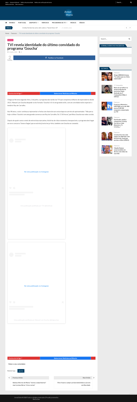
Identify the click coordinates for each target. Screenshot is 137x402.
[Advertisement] (51, 77)
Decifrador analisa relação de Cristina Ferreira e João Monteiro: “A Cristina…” (120, 123)
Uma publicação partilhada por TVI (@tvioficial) (36, 206)
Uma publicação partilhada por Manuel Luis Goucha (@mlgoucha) (36, 320)
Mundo (12, 23)
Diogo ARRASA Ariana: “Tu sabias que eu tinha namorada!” (122, 77)
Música (73, 23)
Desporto (33, 23)
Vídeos (82, 23)
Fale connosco (19, 4)
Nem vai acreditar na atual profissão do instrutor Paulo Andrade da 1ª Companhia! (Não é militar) (121, 92)
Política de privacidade (27, 2)
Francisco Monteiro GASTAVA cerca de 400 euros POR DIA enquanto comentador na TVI (121, 108)
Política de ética (9, 4)
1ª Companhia (118, 85)
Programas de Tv (59, 23)
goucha (21, 371)
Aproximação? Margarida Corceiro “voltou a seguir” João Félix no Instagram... (46, 28)
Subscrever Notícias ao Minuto (65, 93)
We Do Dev (36, 399)
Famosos (45, 23)
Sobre (7, 2)
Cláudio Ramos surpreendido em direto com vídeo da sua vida (120, 150)
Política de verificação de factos (43, 2)
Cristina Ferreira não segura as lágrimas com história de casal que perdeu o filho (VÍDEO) (122, 137)
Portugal (22, 23)
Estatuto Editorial (14, 2)
